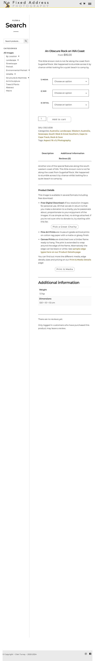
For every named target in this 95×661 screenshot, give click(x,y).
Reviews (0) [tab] (65, 158)
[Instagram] (86, 654)
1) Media (44, 79)
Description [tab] (48, 153)
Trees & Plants (12, 84)
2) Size (44, 91)
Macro (9, 90)
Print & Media (65, 269)
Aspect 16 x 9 (50, 140)
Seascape (43, 134)
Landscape (65, 131)
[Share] (80, 4)
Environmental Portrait (16, 70)
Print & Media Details (80, 260)
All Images (9, 53)
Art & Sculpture (13, 81)
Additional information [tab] (72, 153)
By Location (11, 56)
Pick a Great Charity (65, 227)
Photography (64, 140)
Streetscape (11, 63)
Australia (54, 131)
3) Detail (45, 103)
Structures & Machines (16, 78)
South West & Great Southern (64, 134)
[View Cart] (84, 3)
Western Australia (81, 131)
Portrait (9, 66)
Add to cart (59, 119)
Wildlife (9, 74)
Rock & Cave (56, 137)
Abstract (10, 87)
